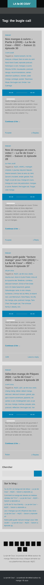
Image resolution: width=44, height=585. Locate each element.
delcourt (8, 394)
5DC (21, 388)
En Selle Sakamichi (17, 287)
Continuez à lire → (12, 121)
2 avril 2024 (9, 384)
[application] (22, 94)
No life (33, 297)
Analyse (8, 59)
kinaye (27, 290)
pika (15, 300)
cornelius (28, 280)
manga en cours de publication (17, 183)
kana (17, 290)
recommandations (18, 72)
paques (28, 404)
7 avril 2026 (9, 53)
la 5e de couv (15, 180)
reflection (15, 407)
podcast (29, 69)
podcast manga (24, 300)
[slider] (10, 99)
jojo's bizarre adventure (14, 398)
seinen (28, 72)
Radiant (15, 187)
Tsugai (32, 187)
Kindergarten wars (23, 401)
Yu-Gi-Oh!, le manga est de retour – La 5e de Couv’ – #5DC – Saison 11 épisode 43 (21, 490)
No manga (9, 300)
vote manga (9, 190)
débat (18, 391)
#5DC (16, 167)
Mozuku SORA (10, 69)
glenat (27, 287)
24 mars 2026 (10, 163)
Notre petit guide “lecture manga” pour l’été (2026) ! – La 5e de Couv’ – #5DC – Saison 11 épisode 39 (21, 522)
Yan (33, 407)
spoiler (21, 79)
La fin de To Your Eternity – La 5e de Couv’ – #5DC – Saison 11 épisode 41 (21, 505)
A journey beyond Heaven (22, 170)
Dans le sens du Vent (25, 173)
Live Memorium (14, 297)
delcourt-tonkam (11, 284)
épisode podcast (25, 62)
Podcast (8, 35)
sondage (14, 79)
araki (34, 388)
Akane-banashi (19, 56)
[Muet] (38, 93)
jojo (33, 394)
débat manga (26, 391)
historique (9, 66)
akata (31, 274)
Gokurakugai (10, 290)
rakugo (7, 72)
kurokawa (8, 294)
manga (14, 404)
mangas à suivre (25, 66)
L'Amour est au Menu (21, 294)
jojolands (27, 398)
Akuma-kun (9, 277)
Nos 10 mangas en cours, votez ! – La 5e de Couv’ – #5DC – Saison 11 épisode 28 (20, 154)
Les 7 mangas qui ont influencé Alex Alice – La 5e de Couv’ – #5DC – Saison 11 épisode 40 (20, 513)
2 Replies (35, 133)
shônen (23, 76)
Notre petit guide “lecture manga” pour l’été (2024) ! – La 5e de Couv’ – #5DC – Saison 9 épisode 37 (21, 261)
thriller (24, 82)
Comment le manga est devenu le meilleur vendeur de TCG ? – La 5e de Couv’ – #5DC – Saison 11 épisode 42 (21, 498)
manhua (21, 404)
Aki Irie (28, 56)
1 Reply (36, 240)
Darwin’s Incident (11, 177)
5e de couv (23, 274)
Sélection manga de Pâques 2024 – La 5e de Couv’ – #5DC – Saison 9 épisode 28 (22, 376)
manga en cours (27, 180)
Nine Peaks (25, 297)
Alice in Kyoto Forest (22, 277)
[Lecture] (6, 93)
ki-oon (15, 66)
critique (15, 59)
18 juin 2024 (9, 270)
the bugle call (15, 82)
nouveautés (21, 69)
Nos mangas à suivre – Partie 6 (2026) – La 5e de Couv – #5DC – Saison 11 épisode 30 (20, 44)
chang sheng (10, 391)
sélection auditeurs (12, 76)
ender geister (24, 177)
